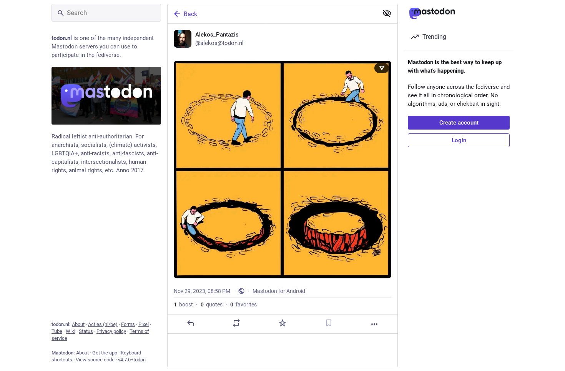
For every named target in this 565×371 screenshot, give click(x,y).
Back (190, 14)
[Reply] (190, 323)
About (78, 324)
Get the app (104, 353)
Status (86, 331)
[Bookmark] (328, 323)
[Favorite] (282, 323)
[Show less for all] (387, 13)
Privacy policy (111, 331)
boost (183, 304)
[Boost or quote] (236, 323)
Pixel (143, 324)
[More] (374, 324)
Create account (459, 122)
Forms (128, 324)
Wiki (70, 331)
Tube (57, 331)
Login (459, 140)
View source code (95, 360)
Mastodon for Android (279, 291)
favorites (243, 304)
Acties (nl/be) (103, 324)
